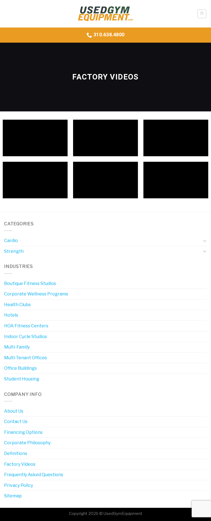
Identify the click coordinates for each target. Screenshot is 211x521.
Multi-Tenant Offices (25, 357)
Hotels (11, 315)
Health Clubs (17, 304)
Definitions (15, 453)
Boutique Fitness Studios (30, 283)
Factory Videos (19, 464)
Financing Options (23, 432)
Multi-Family (17, 347)
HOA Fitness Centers (26, 325)
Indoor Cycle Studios (25, 336)
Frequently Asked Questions (33, 474)
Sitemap (13, 495)
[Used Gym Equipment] (105, 13)
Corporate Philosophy (27, 442)
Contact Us (15, 421)
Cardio (11, 240)
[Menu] (202, 13)
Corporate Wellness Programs (36, 294)
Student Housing (21, 379)
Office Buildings (20, 368)
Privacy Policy (18, 485)
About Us (13, 411)
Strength (14, 251)
